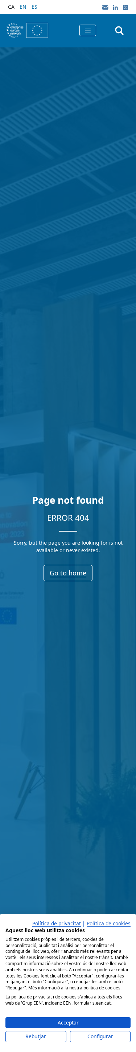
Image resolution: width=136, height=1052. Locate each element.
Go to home (68, 573)
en (23, 6)
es (34, 6)
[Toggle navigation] (87, 30)
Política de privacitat (56, 923)
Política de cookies (109, 923)
